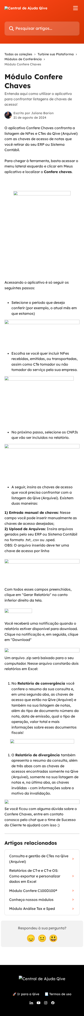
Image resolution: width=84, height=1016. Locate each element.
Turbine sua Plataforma (56, 54)
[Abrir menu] (75, 8)
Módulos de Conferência (23, 59)
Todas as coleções (18, 54)
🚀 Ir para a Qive (26, 994)
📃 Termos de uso (58, 994)
